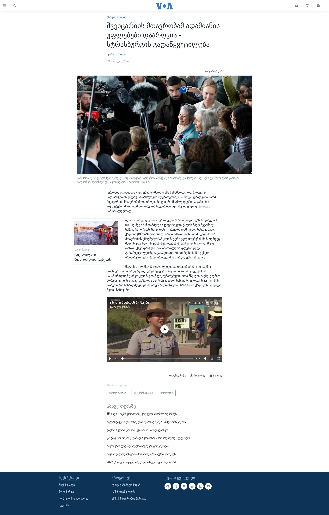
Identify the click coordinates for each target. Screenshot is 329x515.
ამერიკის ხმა (122, 306)
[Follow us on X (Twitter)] (176, 486)
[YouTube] (296, 6)
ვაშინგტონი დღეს (123, 491)
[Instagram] (307, 6)
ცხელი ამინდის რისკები (129, 302)
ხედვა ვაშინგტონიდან (126, 484)
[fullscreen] (218, 358)
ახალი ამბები (116, 17)
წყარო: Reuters (116, 54)
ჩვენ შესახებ (67, 484)
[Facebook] (318, 6)
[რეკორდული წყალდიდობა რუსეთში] (96, 233)
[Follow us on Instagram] (192, 486)
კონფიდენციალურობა (73, 498)
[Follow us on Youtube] (184, 486)
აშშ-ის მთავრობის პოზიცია (129, 498)
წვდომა (64, 505)
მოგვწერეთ (66, 491)
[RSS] (200, 486)
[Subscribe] (208, 486)
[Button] (213, 71)
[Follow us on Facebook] (167, 486)
